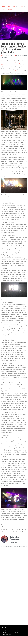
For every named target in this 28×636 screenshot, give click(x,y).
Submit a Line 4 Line (6, 634)
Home (3, 6)
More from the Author (16, 542)
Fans (14, 6)
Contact (9, 9)
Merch (3, 9)
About (8, 6)
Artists (21, 6)
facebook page (17, 71)
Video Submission (6, 632)
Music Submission (6, 631)
